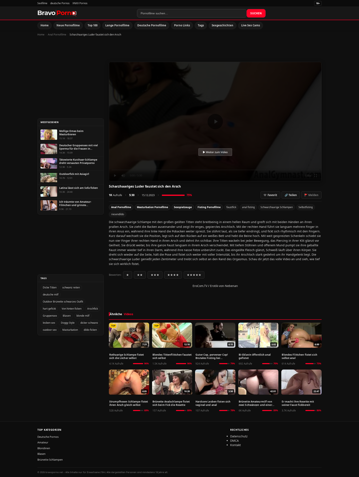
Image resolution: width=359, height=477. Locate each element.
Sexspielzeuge (183, 207)
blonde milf (82, 315)
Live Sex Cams (250, 25)
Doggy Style (68, 323)
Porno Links (182, 25)
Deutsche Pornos (48, 437)
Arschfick (92, 308)
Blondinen (43, 448)
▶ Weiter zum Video (215, 152)
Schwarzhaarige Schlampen (277, 207)
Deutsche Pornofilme (151, 25)
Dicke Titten (50, 287)
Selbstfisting (306, 207)
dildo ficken (90, 330)
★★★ (155, 275)
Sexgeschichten (222, 25)
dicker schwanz (89, 323)
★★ (140, 275)
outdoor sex (50, 330)
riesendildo (117, 214)
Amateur (42, 442)
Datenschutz (239, 436)
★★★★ (173, 275)
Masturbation (70, 330)
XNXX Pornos (80, 3)
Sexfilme (42, 3)
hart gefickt (49, 308)
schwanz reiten (71, 287)
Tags (201, 25)
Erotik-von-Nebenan (224, 286)
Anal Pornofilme (57, 34)
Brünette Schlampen (50, 459)
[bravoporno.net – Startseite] (57, 13)
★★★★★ (194, 275)
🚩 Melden (311, 195)
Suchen (256, 13)
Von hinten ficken (71, 308)
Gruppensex (50, 315)
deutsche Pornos (60, 3)
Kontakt (235, 445)
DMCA (234, 441)
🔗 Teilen (291, 195)
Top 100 (92, 25)
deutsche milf (50, 294)
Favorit (270, 195)
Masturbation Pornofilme (152, 207)
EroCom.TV (200, 286)
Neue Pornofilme (68, 25)
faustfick (231, 207)
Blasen (67, 315)
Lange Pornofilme (117, 25)
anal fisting (248, 207)
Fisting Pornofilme (209, 207)
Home (45, 25)
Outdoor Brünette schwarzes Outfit (63, 301)
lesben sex (49, 323)
